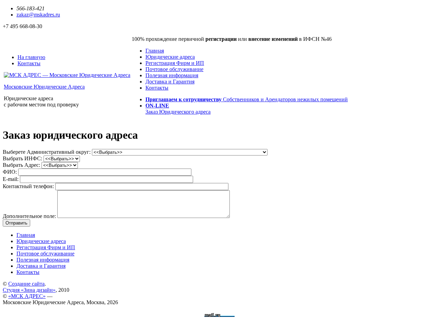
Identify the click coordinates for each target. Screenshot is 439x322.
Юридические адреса (170, 57)
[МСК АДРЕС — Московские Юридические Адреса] (67, 75)
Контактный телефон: (29, 186)
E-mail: (11, 179)
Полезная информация (171, 75)
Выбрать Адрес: (22, 165)
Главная (154, 51)
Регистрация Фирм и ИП (174, 63)
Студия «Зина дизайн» (29, 290)
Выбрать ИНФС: (23, 158)
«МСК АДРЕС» (27, 296)
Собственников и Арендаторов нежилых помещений (246, 99)
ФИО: (10, 172)
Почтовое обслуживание (174, 69)
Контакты (156, 88)
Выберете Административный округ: (47, 152)
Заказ (178, 109)
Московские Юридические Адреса (44, 87)
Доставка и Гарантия (169, 81)
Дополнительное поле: (30, 216)
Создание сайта (26, 284)
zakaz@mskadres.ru (38, 15)
